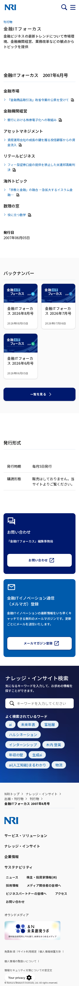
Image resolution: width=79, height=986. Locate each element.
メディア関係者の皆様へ (44, 885)
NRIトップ (12, 794)
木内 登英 (53, 744)
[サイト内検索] (64, 7)
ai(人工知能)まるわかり (27, 765)
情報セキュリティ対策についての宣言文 (28, 970)
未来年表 (28, 724)
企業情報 (11, 856)
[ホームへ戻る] (10, 7)
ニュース (12, 877)
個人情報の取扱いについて (20, 961)
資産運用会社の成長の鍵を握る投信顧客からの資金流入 (41, 142)
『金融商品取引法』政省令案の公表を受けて (38, 99)
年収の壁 (16, 754)
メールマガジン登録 (38, 643)
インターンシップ (23, 744)
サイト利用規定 (27, 951)
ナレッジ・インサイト (42, 794)
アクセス (61, 893)
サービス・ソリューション (25, 835)
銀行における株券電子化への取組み (32, 120)
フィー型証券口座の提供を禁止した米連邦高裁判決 (41, 167)
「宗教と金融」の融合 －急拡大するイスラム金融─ (40, 192)
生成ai (37, 754)
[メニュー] (72, 7)
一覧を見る (38, 394)
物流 (58, 765)
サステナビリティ (18, 867)
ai (10, 724)
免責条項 (9, 951)
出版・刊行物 (13, 799)
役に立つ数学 (16, 215)
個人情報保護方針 (50, 951)
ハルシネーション (23, 734)
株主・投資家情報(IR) (42, 877)
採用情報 (12, 885)
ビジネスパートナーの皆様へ (26, 893)
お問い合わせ (38, 560)
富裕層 (49, 724)
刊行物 (34, 799)
